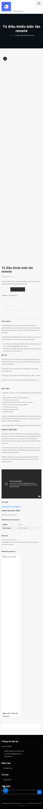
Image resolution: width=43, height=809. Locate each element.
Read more (6, 716)
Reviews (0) (9, 315)
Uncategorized (12, 295)
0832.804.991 (8, 756)
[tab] (10, 306)
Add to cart (18, 289)
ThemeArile (21, 805)
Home (11, 35)
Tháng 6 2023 (7, 780)
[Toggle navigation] (39, 3)
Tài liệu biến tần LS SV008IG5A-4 (12, 506)
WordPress (23, 803)
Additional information (14, 310)
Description (9, 306)
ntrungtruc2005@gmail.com (13, 754)
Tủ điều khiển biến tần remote (24, 35)
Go (39, 792)
